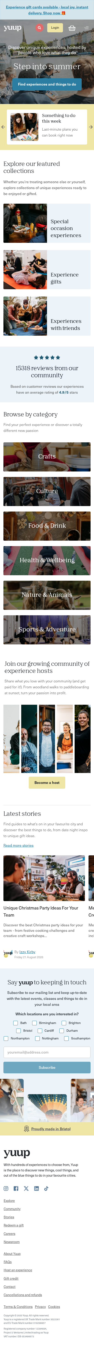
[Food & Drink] (47, 526)
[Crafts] (47, 456)
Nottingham (50, 1038)
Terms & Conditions (18, 1306)
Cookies (54, 1306)
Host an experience (18, 1269)
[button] (39, 28)
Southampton (80, 1038)
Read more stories (18, 845)
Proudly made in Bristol (50, 1128)
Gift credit (11, 1278)
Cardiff (49, 1030)
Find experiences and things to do (47, 84)
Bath (23, 1022)
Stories (9, 1216)
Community (12, 1208)
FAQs (8, 1261)
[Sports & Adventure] (47, 629)
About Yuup (12, 1253)
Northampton (20, 1038)
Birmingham (47, 1022)
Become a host (47, 782)
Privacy (40, 1306)
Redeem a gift (14, 1225)
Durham (72, 1030)
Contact (10, 1286)
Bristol (27, 1030)
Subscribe (47, 1067)
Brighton (75, 1022)
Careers (9, 1233)
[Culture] (47, 491)
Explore (9, 1200)
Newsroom (12, 1241)
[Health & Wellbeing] (47, 560)
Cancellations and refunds (23, 1294)
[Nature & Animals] (47, 595)
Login (55, 27)
